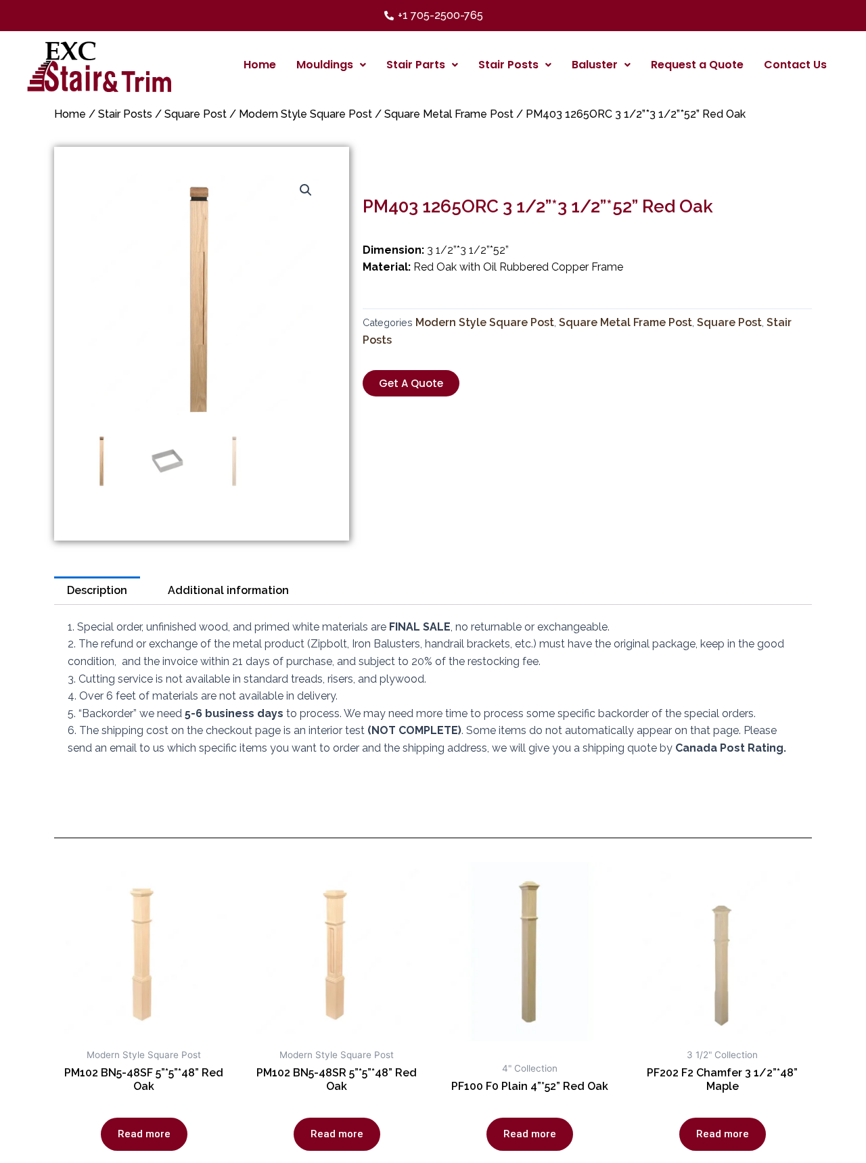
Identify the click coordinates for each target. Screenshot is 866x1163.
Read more (144, 1134)
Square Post (195, 114)
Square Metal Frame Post (449, 114)
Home (260, 64)
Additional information (228, 590)
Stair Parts (415, 64)
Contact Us (795, 64)
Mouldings (324, 64)
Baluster (595, 64)
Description (97, 590)
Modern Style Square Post (305, 114)
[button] (411, 383)
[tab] (97, 590)
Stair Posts (508, 64)
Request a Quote (697, 64)
